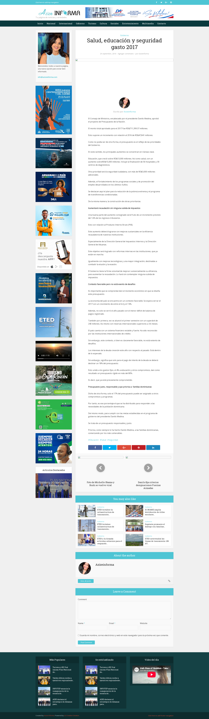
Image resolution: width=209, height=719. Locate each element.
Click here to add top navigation (47, 2)
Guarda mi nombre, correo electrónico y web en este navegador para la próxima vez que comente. (124, 635)
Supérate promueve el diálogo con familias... (155, 525)
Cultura (103, 23)
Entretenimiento (130, 23)
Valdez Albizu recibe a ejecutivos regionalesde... (63, 679)
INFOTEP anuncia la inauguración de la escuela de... (61, 691)
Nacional (51, 23)
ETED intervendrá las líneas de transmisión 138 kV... (157, 541)
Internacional (65, 23)
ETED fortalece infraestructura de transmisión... (105, 526)
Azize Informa (49, 715)
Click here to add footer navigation (160, 716)
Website (143, 623)
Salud (103, 440)
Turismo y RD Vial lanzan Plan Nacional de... (54, 484)
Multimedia (148, 23)
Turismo (92, 23)
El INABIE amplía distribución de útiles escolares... (155, 512)
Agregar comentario (126, 54)
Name (81, 623)
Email (112, 623)
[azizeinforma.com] (60, 11)
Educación (94, 440)
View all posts (85, 581)
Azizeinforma (144, 54)
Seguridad (113, 440)
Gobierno (80, 23)
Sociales (115, 23)
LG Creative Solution (71, 715)
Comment (82, 599)
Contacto (161, 23)
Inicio (40, 23)
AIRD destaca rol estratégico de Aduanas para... (62, 701)
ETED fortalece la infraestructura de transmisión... (105, 512)
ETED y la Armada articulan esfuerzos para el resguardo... (109, 541)
